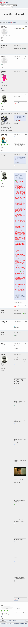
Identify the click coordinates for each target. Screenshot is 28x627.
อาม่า (3, 94)
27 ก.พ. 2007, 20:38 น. (17, 93)
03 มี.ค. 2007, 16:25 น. (17, 134)
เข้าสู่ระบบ (14, 3)
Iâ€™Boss (4, 134)
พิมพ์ (26, 22)
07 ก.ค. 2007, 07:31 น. (17, 332)
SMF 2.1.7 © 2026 (10, 625)
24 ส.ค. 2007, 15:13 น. (17, 354)
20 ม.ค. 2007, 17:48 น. (17, 45)
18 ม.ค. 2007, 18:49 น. (17, 26)
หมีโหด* (4, 71)
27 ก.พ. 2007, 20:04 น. (17, 71)
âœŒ (3, 26)
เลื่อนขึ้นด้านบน (2, 620)
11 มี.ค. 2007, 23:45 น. (17, 170)
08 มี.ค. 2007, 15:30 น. (17, 154)
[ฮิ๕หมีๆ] (1, 88)
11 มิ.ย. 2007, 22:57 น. (17, 321)
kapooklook (5, 56)
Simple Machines (18, 625)
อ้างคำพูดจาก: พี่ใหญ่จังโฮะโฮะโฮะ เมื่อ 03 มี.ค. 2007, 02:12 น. (20, 158)
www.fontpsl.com (18, 215)
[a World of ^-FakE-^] (1, 616)
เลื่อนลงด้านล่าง (2, 22)
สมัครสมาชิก (20, 3)
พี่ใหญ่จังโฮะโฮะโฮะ (7, 113)
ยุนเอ (3, 604)
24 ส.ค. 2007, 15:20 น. (17, 603)
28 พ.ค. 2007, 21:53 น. (17, 310)
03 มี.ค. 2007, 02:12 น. (17, 113)
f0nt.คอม (21, 177)
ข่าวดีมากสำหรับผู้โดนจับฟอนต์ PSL (20, 296)
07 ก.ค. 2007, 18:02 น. (17, 343)
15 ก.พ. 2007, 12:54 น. (17, 56)
